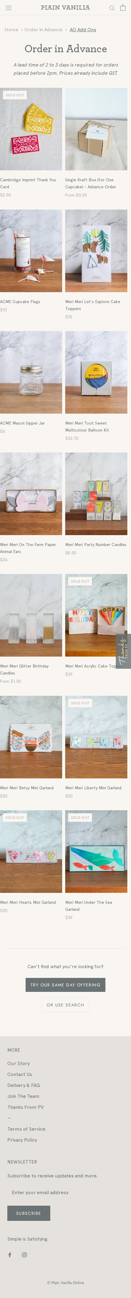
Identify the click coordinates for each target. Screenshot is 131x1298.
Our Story (18, 1063)
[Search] (112, 7)
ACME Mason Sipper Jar (22, 423)
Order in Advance (43, 29)
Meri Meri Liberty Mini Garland (93, 787)
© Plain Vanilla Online (65, 1283)
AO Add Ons (83, 29)
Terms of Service (26, 1129)
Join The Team (23, 1096)
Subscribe (28, 1213)
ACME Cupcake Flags (20, 301)
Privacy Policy (22, 1140)
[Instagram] (24, 1255)
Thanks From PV (25, 1107)
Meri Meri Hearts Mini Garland (28, 902)
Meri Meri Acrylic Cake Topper (94, 666)
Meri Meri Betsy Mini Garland (27, 787)
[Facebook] (9, 1255)
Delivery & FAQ (23, 1085)
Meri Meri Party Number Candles (95, 544)
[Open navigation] (8, 7)
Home (11, 29)
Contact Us (19, 1074)
